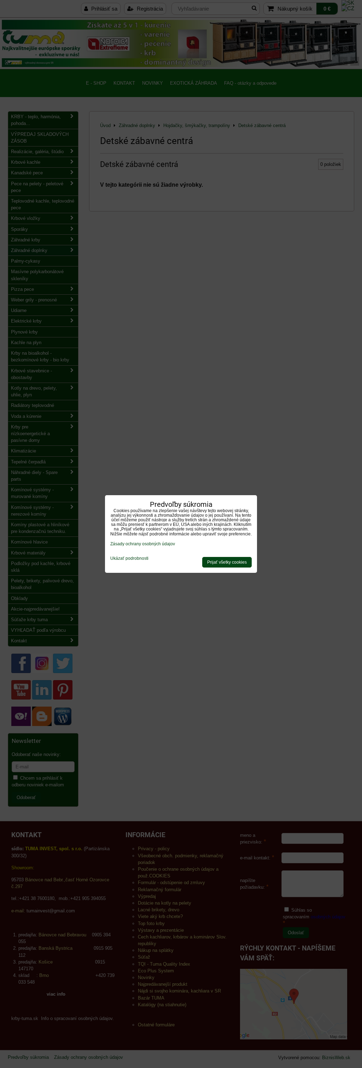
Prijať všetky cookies (227, 562)
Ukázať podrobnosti (129, 558)
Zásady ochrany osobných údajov (142, 543)
